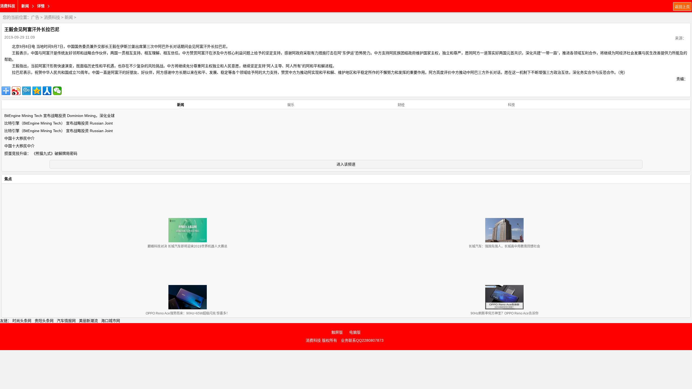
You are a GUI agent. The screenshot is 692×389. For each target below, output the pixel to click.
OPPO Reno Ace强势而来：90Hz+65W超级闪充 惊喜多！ (187, 313)
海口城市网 (110, 320)
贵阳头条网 (44, 320)
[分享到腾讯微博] (26, 90)
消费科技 (7, 6)
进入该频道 (346, 164)
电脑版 (355, 332)
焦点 (8, 179)
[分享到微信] (57, 90)
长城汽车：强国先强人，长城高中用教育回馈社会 (504, 246)
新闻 (69, 17)
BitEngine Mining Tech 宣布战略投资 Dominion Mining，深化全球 (59, 115)
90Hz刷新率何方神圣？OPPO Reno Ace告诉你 (504, 313)
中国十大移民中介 (19, 138)
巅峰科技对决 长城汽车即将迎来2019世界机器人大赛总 (187, 246)
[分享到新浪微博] (16, 90)
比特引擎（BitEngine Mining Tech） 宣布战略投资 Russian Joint (58, 123)
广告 (35, 17)
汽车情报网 (66, 320)
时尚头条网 (21, 320)
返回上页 (682, 7)
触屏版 (337, 332)
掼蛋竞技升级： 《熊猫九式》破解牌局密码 (40, 153)
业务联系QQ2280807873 (362, 340)
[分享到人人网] (47, 90)
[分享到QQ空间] (36, 90)
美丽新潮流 (88, 320)
